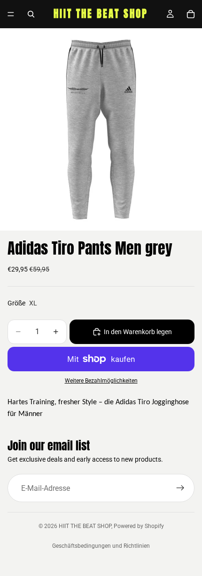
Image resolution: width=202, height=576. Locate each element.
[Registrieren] (180, 488)
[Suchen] (31, 14)
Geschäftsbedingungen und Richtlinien (101, 546)
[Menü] (11, 14)
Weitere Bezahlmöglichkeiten (101, 380)
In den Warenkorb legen (138, 332)
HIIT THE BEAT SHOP (85, 526)
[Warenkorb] (190, 14)
